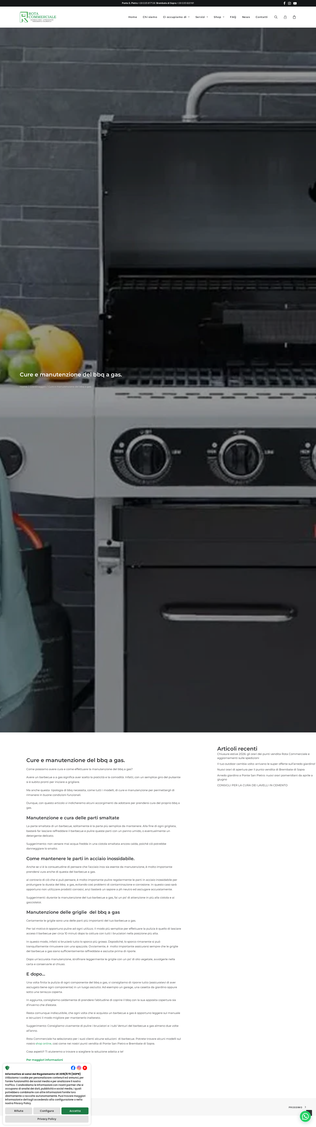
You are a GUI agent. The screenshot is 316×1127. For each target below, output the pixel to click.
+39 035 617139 (146, 3)
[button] (284, 3)
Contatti (262, 17)
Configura (47, 1111)
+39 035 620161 (185, 3)
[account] (286, 17)
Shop (217, 17)
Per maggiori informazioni (44, 1060)
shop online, (43, 1043)
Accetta (75, 1111)
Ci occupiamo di (175, 17)
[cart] (293, 17)
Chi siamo (150, 17)
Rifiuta (18, 1111)
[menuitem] (284, 3)
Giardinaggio (38, 386)
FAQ (233, 17)
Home (132, 17)
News (246, 17)
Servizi (200, 17)
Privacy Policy (46, 1119)
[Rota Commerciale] (38, 17)
